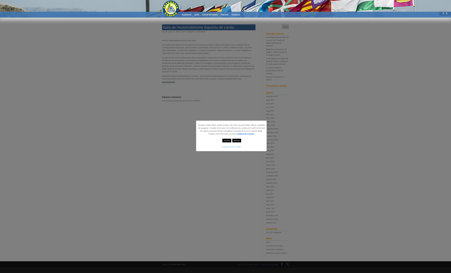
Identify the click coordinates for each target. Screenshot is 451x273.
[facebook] (443, 14)
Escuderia (186, 15)
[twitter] (446, 14)
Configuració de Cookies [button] (231, 147)
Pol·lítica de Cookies (246, 134)
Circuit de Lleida (210, 15)
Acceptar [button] (227, 140)
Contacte (236, 15)
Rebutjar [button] (237, 140)
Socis (196, 15)
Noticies (225, 15)
